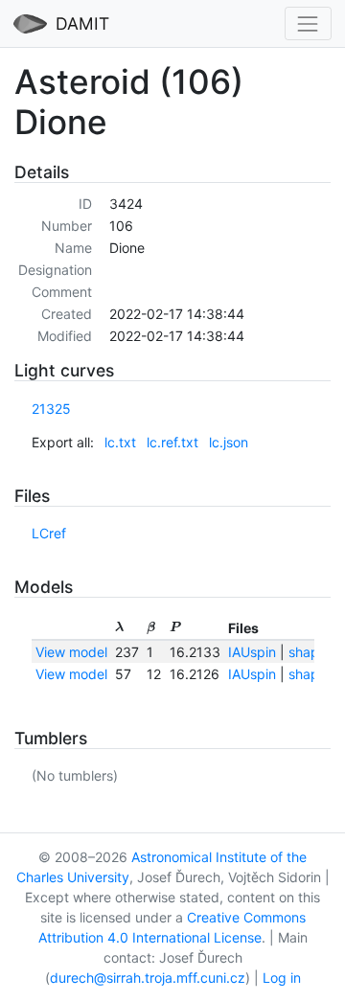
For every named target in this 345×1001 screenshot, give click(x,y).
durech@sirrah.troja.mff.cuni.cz (147, 977)
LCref (49, 533)
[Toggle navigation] (308, 23)
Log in (282, 977)
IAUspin (252, 652)
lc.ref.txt (172, 442)
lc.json (228, 442)
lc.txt (120, 442)
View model (71, 652)
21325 (51, 408)
